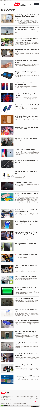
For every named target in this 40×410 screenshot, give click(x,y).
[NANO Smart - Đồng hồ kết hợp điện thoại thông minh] (7, 368)
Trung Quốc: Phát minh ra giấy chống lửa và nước (27, 343)
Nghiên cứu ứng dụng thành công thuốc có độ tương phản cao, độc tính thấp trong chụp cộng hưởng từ (27, 16)
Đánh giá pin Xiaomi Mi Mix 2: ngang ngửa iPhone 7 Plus (25, 244)
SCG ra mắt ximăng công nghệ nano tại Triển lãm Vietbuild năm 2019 (26, 128)
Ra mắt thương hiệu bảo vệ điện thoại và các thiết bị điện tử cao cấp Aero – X (26, 117)
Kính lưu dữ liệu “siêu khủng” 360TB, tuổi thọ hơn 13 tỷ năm (26, 354)
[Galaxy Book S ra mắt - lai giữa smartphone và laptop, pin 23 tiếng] (7, 53)
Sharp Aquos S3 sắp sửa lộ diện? (23, 182)
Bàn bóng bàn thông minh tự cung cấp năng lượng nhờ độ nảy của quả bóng (26, 39)
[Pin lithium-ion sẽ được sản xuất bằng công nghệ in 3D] (7, 164)
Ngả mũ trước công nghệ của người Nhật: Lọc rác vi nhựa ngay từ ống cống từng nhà (27, 28)
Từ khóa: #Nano (8, 9)
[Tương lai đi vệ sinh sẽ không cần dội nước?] (7, 324)
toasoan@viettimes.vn (35, 395)
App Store (33, 406)
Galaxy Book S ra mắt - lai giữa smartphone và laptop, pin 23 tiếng (27, 50)
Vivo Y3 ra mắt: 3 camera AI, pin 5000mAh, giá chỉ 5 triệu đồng (27, 106)
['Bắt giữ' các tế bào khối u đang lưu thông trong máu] (7, 97)
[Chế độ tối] (32, 4)
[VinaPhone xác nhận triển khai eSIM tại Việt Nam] (7, 175)
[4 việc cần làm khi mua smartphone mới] (7, 258)
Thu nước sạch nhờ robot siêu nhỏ (24, 298)
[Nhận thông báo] (30, 4)
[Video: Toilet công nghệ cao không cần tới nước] (7, 313)
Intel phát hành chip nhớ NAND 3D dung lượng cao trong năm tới (27, 377)
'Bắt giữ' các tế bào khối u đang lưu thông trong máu (25, 94)
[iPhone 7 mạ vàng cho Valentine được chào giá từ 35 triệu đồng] (7, 335)
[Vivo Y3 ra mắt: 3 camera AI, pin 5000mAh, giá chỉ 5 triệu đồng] (7, 108)
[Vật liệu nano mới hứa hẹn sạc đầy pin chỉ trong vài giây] (7, 291)
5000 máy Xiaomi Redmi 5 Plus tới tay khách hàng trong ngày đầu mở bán (26, 222)
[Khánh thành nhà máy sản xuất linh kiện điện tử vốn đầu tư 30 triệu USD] (7, 213)
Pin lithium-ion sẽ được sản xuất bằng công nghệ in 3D (26, 161)
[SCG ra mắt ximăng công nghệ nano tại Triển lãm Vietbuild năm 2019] (7, 130)
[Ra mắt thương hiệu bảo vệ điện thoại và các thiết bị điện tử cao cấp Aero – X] (7, 119)
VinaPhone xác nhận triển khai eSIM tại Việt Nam (26, 172)
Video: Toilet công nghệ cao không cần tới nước (26, 310)
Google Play (37, 406)
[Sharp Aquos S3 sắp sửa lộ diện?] (7, 186)
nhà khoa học (18, 21)
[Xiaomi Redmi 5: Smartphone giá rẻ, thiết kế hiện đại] (7, 197)
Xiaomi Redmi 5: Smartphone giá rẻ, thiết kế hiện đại (26, 194)
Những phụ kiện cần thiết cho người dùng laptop (25, 72)
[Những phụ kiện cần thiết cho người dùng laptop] (7, 75)
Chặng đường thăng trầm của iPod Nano (25, 276)
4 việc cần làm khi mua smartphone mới (26, 254)
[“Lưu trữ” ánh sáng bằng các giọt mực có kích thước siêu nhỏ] (7, 269)
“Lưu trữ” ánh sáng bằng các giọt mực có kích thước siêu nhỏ (26, 266)
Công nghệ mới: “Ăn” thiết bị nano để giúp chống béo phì (26, 139)
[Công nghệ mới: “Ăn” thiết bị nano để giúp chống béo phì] (7, 142)
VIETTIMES (20, 4)
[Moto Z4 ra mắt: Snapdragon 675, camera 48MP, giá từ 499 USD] (7, 86)
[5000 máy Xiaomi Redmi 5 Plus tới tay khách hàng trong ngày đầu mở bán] (7, 224)
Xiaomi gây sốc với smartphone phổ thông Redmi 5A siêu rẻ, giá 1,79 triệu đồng (26, 233)
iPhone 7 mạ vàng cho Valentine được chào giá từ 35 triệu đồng (26, 332)
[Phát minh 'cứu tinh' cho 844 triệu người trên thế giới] (7, 64)
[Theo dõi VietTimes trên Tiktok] (36, 401)
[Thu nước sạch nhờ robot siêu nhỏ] (7, 302)
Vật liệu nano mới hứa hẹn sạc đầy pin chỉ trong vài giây (25, 288)
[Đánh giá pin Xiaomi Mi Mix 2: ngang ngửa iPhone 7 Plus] (7, 247)
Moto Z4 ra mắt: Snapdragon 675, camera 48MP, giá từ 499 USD (25, 83)
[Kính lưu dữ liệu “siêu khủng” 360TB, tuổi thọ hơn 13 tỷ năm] (7, 357)
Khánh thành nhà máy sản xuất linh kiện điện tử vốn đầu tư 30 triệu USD (26, 211)
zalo (33, 401)
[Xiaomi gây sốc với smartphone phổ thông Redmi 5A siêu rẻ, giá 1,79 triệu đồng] (7, 235)
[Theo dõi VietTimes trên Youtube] (35, 401)
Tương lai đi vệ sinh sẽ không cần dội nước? (27, 320)
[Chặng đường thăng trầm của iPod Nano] (7, 280)
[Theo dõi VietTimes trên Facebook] (31, 401)
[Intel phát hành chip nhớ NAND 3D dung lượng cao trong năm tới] (7, 379)
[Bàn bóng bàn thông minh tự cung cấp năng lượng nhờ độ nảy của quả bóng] (7, 42)
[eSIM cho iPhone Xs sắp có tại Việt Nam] (7, 153)
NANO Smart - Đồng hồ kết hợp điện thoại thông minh (25, 365)
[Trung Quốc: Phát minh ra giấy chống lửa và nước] (7, 346)
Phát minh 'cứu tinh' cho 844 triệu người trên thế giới (26, 61)
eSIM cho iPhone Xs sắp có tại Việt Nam (25, 149)
